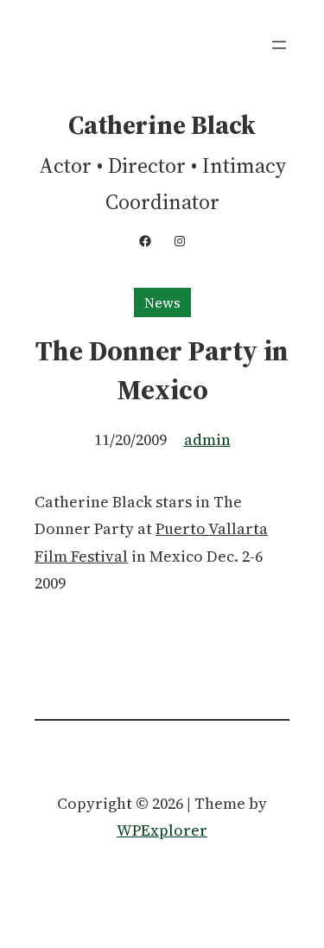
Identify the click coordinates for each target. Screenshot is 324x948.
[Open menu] (279, 45)
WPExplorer (162, 830)
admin (207, 439)
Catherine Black (162, 125)
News (162, 302)
